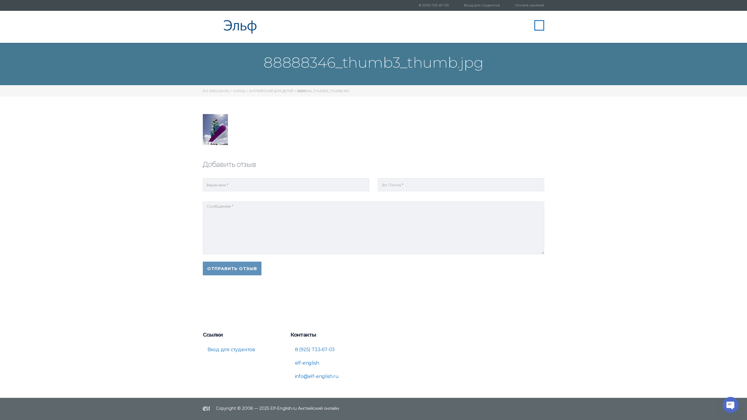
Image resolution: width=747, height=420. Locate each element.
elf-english (306, 363)
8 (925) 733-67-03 (434, 5)
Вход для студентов (482, 5)
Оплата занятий (529, 5)
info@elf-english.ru (316, 376)
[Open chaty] (731, 405)
